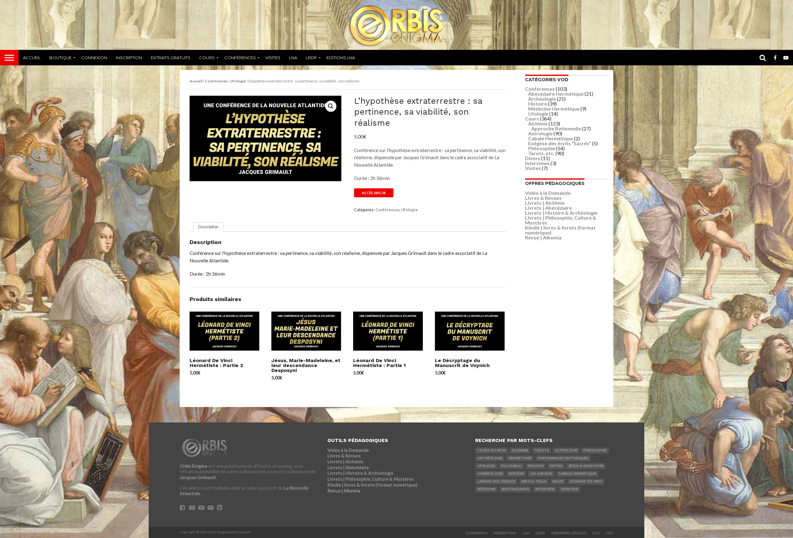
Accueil (32, 57)
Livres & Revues (543, 198)
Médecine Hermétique (554, 109)
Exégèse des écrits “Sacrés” (559, 143)
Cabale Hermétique (550, 138)
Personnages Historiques (563, 458)
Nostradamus (515, 489)
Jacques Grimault (198, 477)
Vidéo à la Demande (548, 193)
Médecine (486, 489)
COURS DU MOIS (491, 450)
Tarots (541, 450)
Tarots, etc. (541, 153)
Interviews (537, 163)
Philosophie (541, 148)
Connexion (94, 57)
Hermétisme (520, 458)
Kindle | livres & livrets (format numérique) (560, 230)
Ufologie (238, 81)
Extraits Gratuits (171, 57)
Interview (545, 489)
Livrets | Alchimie (545, 203)
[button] (330, 106)
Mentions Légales (568, 533)
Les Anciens (541, 474)
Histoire (537, 104)
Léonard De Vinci (585, 481)
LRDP (311, 57)
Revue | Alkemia (543, 237)
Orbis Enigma (193, 466)
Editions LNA (340, 57)
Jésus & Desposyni (585, 466)
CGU (596, 533)
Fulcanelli (511, 466)
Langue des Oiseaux (496, 481)
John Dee (569, 489)
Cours (207, 57)
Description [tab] (208, 226)
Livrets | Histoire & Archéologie (561, 213)
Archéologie (542, 99)
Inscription (129, 57)
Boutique (60, 57)
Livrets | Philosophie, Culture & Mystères (560, 220)
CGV (609, 533)
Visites (272, 57)
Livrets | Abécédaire (548, 208)
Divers (532, 158)
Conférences (240, 57)
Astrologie (540, 133)
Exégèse (516, 474)
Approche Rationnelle (556, 128)
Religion (536, 466)
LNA (293, 57)
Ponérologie (490, 474)
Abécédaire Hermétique (556, 94)
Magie (557, 481)
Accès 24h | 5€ (374, 193)
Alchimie (538, 123)
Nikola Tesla (533, 481)
